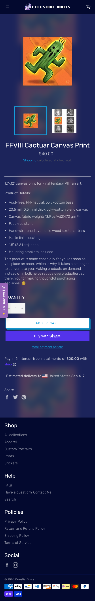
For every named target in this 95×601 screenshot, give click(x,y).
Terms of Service (18, 543)
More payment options (47, 347)
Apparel (10, 442)
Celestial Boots (24, 579)
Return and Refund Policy (24, 528)
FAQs (8, 485)
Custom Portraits (18, 449)
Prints (9, 456)
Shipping (29, 160)
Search (10, 499)
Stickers (11, 463)
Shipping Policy (16, 535)
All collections (15, 435)
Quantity (15, 297)
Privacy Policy (16, 521)
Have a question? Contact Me (27, 492)
